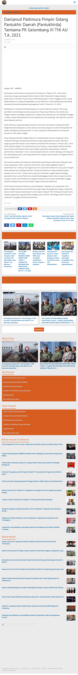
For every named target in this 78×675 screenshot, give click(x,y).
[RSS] (35, 208)
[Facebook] (20, 208)
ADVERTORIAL (35, 668)
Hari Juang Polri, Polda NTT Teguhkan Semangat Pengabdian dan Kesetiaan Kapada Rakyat (67, 258)
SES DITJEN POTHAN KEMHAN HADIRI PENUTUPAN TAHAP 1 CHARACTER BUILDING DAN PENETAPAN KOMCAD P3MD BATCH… (57, 366)
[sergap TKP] (4, 2)
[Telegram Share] (24, 225)
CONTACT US (25, 668)
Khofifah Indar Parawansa (12, 386)
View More (39, 329)
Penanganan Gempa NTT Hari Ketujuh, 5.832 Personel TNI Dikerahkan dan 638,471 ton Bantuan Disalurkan (20, 320)
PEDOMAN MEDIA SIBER (55, 668)
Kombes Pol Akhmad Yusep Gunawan (16, 391)
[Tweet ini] (12, 225)
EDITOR (44, 668)
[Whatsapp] (31, 225)
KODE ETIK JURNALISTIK (9, 670)
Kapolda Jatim (8, 395)
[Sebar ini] (6, 225)
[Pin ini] (18, 225)
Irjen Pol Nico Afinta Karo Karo (14, 378)
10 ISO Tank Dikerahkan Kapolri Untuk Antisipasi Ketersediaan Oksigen (18, 216)
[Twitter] (25, 208)
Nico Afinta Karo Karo (11, 399)
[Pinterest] (30, 208)
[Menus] (74, 2)
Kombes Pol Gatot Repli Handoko (15, 382)
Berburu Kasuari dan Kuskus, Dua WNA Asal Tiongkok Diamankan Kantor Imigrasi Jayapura (39, 258)
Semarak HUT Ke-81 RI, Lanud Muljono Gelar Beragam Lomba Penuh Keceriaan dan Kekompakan (53, 258)
